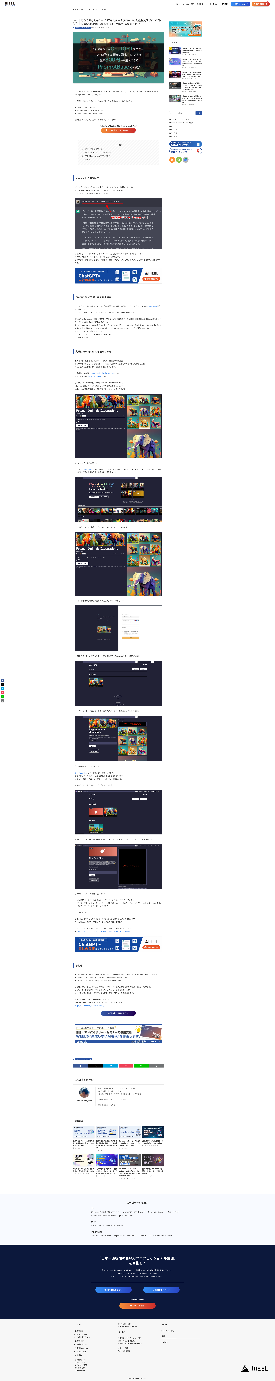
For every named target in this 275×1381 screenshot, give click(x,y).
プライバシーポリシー (169, 1330)
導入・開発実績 (124, 1350)
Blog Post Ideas (94, 376)
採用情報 (164, 1342)
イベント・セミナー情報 (127, 1326)
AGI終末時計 (81, 1351)
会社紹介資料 (80, 1368)
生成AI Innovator (81, 1348)
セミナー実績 (123, 1348)
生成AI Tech (79, 1340)
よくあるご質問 (81, 1365)
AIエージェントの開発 (126, 1340)
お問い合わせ (80, 1370)
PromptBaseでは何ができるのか (98, 152)
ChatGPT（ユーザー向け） (83, 27)
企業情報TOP (80, 1359)
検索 (198, 113)
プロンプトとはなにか (93, 148)
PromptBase (152, 306)
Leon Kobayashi (84, 1100)
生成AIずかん (81, 1344)
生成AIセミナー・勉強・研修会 (130, 1343)
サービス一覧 (80, 1362)
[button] (80, 1066)
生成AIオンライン (83, 1337)
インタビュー (81, 1334)
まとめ (87, 159)
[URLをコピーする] (156, 1066)
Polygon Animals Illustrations (102, 373)
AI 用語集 (78, 1355)
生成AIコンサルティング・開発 (129, 1338)
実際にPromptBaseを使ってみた (97, 156)
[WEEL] (10, 4)
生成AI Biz (79, 1330)
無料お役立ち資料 (124, 1323)
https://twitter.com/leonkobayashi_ (89, 1005)
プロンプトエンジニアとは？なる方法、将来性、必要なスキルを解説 (103, 931)
